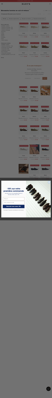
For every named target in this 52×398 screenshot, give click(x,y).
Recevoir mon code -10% (13, 206)
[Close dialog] (49, 182)
